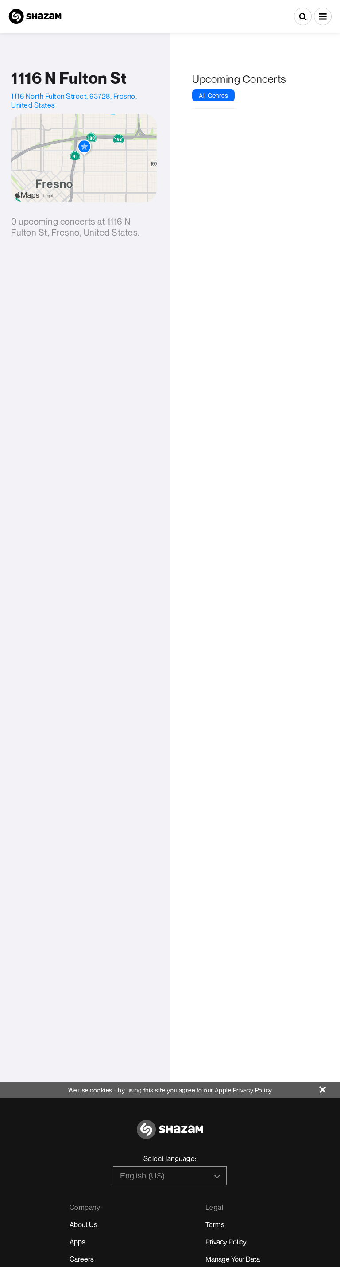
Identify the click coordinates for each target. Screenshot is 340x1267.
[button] (323, 16)
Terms (214, 1224)
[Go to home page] (170, 1134)
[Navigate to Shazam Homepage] (35, 16)
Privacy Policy (226, 1241)
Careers (82, 1259)
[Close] (329, 1087)
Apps (77, 1241)
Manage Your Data (232, 1259)
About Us (83, 1224)
